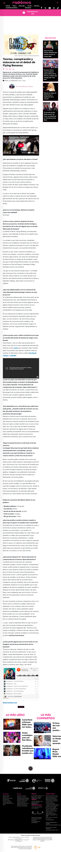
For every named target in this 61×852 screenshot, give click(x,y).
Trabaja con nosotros (22, 797)
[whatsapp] (10, 69)
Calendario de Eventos (11, 7)
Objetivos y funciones (7, 798)
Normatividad (6, 799)
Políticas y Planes (6, 800)
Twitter (6, 355)
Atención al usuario (21, 795)
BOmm (36, 758)
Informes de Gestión (7, 802)
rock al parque (48, 48)
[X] (7, 69)
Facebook (32, 353)
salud (36, 745)
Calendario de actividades (23, 798)
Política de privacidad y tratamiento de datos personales (36, 819)
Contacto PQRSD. (52, 807)
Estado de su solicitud (22, 804)
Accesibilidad (34, 822)
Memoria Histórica (39, 732)
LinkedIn (13, 355)
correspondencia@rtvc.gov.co (52, 804)
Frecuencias (28, 7)
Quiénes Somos (6, 795)
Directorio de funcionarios (23, 803)
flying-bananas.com (10, 702)
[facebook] (3, 69)
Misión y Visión (6, 797)
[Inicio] (22, 1)
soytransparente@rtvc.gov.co (52, 830)
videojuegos (47, 67)
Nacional (21, 706)
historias (47, 90)
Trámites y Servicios (21, 802)
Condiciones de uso (35, 821)
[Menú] (4, 3)
